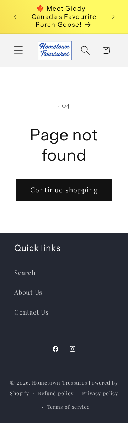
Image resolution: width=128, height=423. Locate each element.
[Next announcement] (113, 17)
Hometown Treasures (59, 382)
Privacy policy (100, 393)
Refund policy (56, 393)
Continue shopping (64, 189)
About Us (28, 292)
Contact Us (31, 312)
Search (25, 272)
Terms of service (68, 406)
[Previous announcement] (15, 17)
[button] (18, 50)
